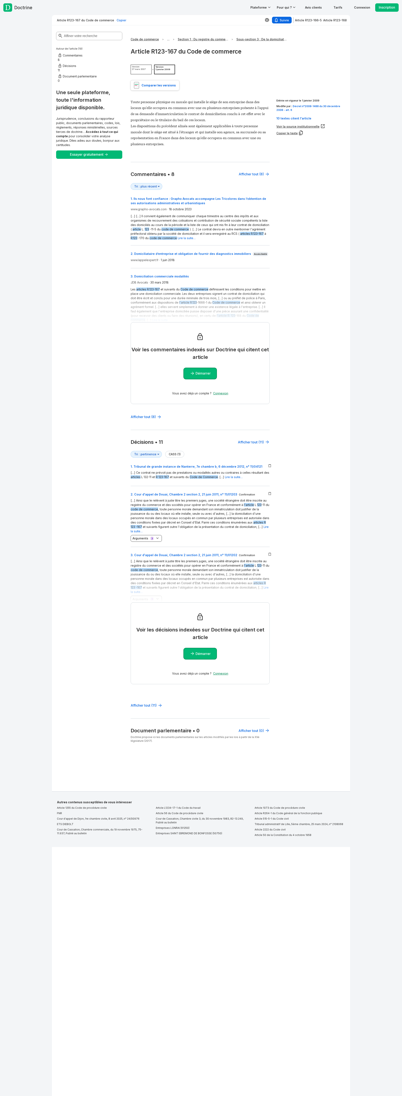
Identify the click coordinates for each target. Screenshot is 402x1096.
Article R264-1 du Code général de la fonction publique (288, 813)
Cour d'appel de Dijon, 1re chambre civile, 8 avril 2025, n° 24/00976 (98, 818)
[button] (313, 7)
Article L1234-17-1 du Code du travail (178, 807)
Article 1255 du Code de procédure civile (82, 807)
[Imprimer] (267, 20)
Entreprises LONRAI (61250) (172, 827)
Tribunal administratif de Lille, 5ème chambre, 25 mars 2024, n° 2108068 (299, 824)
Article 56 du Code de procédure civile (179, 813)
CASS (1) (175, 454)
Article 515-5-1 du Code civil (272, 818)
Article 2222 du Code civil (270, 829)
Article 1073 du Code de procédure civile (280, 807)
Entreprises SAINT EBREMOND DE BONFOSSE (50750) (189, 833)
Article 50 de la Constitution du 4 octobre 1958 (283, 835)
